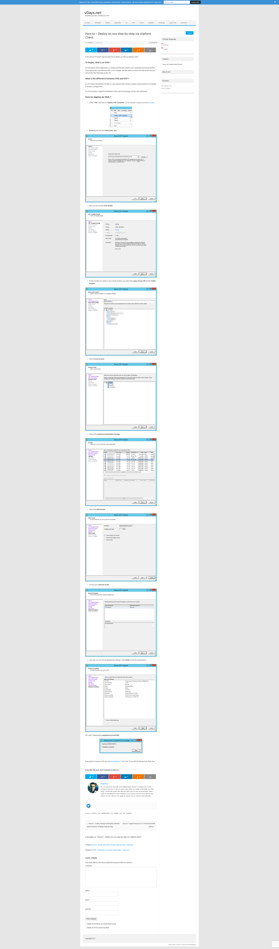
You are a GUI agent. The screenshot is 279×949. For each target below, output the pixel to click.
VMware (98, 23)
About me (172, 23)
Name (87, 891)
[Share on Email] (150, 50)
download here (115, 761)
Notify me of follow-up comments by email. (101, 924)
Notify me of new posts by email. (98, 928)
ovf (124, 813)
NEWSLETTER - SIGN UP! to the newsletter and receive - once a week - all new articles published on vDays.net (120, 2)
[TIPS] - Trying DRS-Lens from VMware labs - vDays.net (110, 850)
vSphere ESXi (105, 813)
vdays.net (91, 800)
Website (88, 909)
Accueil (87, 23)
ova (121, 813)
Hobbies (151, 23)
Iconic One (172, 944)
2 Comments (153, 42)
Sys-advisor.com (166, 86)
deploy (116, 813)
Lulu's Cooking (165, 88)
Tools (141, 23)
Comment (88, 866)
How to (94, 813)
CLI (126, 23)
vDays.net (93, 12)
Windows (117, 23)
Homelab (161, 23)
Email (87, 900)
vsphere (128, 813)
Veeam (107, 23)
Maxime (90, 42)
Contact (184, 23)
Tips (133, 23)
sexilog (150, 102)
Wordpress (192, 944)
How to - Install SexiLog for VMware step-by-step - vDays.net (112, 845)
